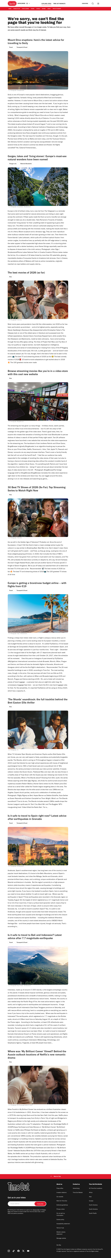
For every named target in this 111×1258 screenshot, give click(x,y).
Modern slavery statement (61, 1233)
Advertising (76, 1188)
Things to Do (16, 8)
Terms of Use (36, 1210)
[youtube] (28, 1251)
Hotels (38, 8)
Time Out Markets (59, 4)
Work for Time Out (62, 1201)
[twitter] (23, 1251)
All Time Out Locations (95, 1188)
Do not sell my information (61, 1214)
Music (49, 8)
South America (93, 1209)
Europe (91, 1201)
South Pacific (93, 1213)
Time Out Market (57, 8)
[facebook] (18, 1251)
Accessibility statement (63, 1224)
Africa (90, 1192)
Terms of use (60, 1228)
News (9, 8)
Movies (44, 8)
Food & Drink (25, 8)
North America (93, 1205)
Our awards (60, 1197)
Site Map (59, 1245)
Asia (90, 1197)
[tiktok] (14, 1251)
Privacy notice (61, 1209)
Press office (60, 1188)
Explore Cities (46, 4)
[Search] (93, 3)
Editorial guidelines (62, 1205)
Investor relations (62, 1192)
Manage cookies (61, 1238)
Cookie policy (60, 1219)
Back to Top (57, 1176)
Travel (32, 8)
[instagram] (9, 1251)
